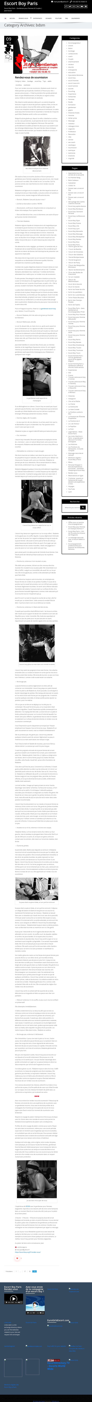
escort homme (73, 80)
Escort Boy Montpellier (76, 237)
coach (70, 56)
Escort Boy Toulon (74, 348)
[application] (13, 1299)
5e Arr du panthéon (75, 292)
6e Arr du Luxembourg (76, 295)
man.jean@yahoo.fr (61, 2)
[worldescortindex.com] (34, 1346)
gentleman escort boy (48, 309)
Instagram (72, 399)
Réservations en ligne (75, 476)
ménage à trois (73, 126)
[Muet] (19, 1302)
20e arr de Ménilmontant (73, 280)
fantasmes (72, 97)
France (70, 375)
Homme (71, 115)
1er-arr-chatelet (74, 277)
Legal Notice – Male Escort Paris (75, 432)
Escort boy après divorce (77, 206)
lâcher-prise (72, 118)
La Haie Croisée (73, 409)
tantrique (71, 150)
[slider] (12, 1302)
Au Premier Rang (74, 177)
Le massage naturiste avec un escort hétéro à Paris (76, 539)
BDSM (28, 1206)
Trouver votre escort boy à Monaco (77, 391)
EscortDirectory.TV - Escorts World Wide (58, 1365)
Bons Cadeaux (73, 180)
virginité (71, 158)
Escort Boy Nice (73, 242)
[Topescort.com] (78, 1290)
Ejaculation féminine (75, 75)
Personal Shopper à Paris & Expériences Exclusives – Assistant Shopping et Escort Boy (76, 467)
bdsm (24, 81)
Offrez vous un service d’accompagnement (76, 523)
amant (70, 46)
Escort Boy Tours (74, 353)
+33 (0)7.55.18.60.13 (79, 2)
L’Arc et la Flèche (74, 401)
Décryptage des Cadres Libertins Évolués (76, 202)
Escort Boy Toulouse (75, 350)
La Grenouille (73, 407)
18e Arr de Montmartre (76, 270)
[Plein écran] (21, 1302)
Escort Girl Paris (52, 1289)
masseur (71, 123)
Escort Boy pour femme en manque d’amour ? (76, 528)
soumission (27, 85)
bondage (30, 81)
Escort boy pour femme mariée (76, 322)
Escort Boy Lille (73, 226)
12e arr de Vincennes (75, 252)
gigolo (70, 110)
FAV (69, 373)
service (70, 140)
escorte (70, 89)
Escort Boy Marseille (75, 231)
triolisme (71, 156)
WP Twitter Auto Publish (39, 1401)
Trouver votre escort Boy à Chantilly (77, 382)
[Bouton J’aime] (17, 1258)
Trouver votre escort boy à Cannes (77, 378)
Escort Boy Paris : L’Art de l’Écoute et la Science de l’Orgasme (76, 533)
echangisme (72, 70)
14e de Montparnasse (76, 257)
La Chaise (71, 404)
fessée (70, 102)
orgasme (71, 129)
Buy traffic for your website (56, 1346)
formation (71, 105)
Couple (70, 59)
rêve (69, 137)
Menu (70, 462)
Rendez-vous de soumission (31, 77)
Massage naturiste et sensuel (75, 454)
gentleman (72, 107)
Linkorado (7, 1322)
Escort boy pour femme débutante (76, 318)
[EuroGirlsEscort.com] (54, 1326)
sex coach (71, 142)
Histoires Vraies (73, 113)
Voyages (49, 18)
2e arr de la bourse (75, 284)
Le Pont (70, 429)
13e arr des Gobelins (75, 254)
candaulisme (73, 54)
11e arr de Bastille (74, 249)
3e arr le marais (74, 287)
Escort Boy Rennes (74, 342)
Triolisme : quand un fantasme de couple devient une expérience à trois (76, 481)
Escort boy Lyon (74, 229)
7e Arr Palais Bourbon (76, 297)
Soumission (72, 148)
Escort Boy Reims (74, 339)
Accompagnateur (74, 43)
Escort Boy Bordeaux (75, 209)
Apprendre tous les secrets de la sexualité (76, 174)
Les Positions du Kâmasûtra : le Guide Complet (75, 448)
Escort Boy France (74, 223)
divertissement (73, 62)
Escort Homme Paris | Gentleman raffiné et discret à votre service (76, 365)
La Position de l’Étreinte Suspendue (76, 417)
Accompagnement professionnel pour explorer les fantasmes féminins (76, 546)
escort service (73, 86)
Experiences (37, 18)
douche (71, 67)
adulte (49, 81)
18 (29, 1271)
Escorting (71, 91)
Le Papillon (72, 426)
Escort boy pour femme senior (76, 327)
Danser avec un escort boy (76, 189)
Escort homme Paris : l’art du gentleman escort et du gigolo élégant (75, 358)
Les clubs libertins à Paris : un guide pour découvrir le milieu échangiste (75, 439)
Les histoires (72, 444)
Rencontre (71, 134)
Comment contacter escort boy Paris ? (62, 1398)
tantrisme (71, 153)
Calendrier (75, 18)
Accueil (12, 18)
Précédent (9, 1271)
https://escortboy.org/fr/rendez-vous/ (28, 1252)
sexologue (72, 145)
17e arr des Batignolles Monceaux (76, 266)
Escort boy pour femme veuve (76, 336)
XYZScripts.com (55, 1401)
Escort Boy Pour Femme (76, 314)
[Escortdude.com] (32, 1367)
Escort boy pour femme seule (76, 331)
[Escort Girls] (73, 1322)
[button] (13, 1298)
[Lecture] (6, 1302)
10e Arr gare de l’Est (75, 246)
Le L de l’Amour (73, 424)
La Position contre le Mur (75, 413)
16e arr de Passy (74, 263)
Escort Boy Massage (75, 234)
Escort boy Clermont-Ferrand (75, 212)
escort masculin (74, 83)
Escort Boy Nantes (74, 239)
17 (25, 1271)
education (71, 72)
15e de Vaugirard (74, 260)
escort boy (38, 81)
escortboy (19, 85)
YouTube (58, 18)
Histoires (71, 396)
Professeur (72, 131)
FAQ (66, 18)
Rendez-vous (23, 18)
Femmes (71, 99)
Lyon (70, 492)
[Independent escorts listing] (53, 1360)
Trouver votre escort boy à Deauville (77, 387)
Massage (71, 121)
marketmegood (9, 1346)
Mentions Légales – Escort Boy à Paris (75, 458)
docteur (71, 64)
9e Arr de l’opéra (74, 305)
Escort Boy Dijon (74, 220)
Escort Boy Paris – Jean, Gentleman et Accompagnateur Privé (76, 310)
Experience (72, 94)
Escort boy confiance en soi (76, 217)
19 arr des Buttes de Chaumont (75, 273)
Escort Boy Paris (21, 3)
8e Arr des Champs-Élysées (75, 301)
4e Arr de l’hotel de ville (76, 289)
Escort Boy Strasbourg (76, 345)
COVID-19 (71, 186)
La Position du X (74, 421)
